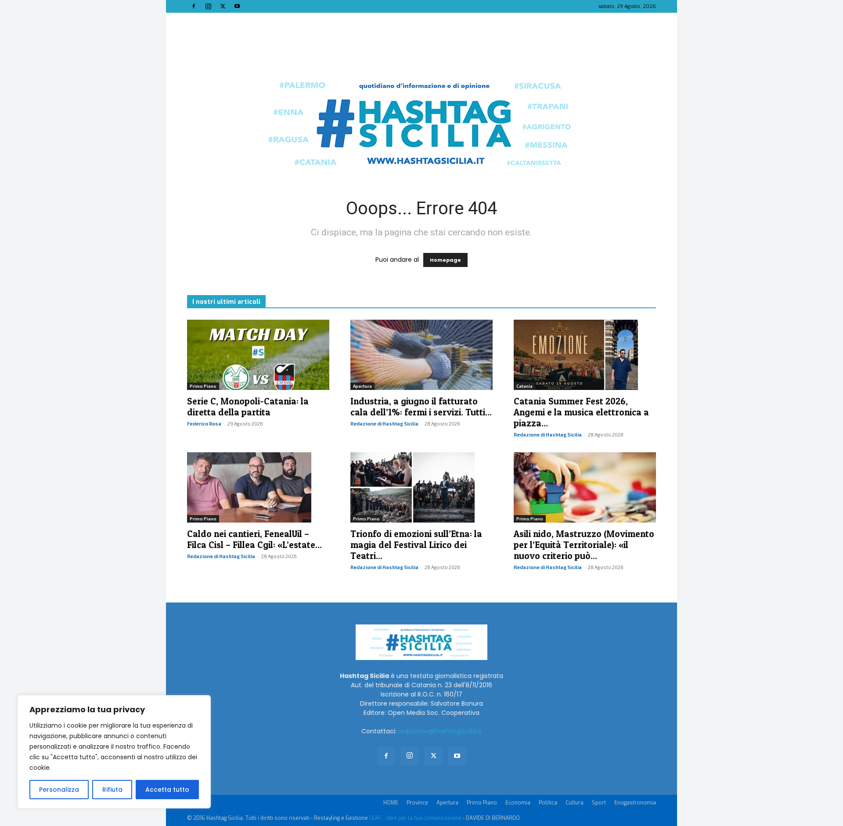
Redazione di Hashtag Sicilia (384, 423)
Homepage (445, 259)
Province (417, 802)
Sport (599, 802)
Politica (548, 802)
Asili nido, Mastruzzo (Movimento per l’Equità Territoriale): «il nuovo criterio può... (584, 544)
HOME (390, 802)
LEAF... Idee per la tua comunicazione (415, 818)
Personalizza (59, 789)
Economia (517, 802)
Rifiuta (112, 789)
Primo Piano (203, 386)
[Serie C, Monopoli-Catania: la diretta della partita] (258, 355)
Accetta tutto (167, 789)
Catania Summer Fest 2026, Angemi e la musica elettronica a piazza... (581, 412)
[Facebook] (193, 6)
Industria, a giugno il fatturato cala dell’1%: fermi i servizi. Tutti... (421, 407)
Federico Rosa (204, 423)
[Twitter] (222, 6)
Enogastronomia (635, 802)
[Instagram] (208, 6)
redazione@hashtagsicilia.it (440, 731)
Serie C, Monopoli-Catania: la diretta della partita (248, 407)
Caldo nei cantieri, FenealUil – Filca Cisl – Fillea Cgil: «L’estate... (254, 539)
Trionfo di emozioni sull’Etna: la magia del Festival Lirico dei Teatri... (416, 544)
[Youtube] (237, 6)
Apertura (362, 386)
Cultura (575, 802)
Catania (524, 386)
